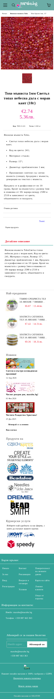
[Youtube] (18, 624)
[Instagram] (12, 624)
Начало (4, 13)
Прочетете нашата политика (27, 678)
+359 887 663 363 (23, 618)
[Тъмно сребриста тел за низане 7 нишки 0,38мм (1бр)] (12, 304)
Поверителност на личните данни (42, 571)
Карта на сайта (42, 580)
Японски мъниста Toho (19, 13)
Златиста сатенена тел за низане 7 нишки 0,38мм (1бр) (34, 318)
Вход (4, 580)
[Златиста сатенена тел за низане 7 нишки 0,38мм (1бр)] (12, 322)
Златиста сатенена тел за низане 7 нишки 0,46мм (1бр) (34, 336)
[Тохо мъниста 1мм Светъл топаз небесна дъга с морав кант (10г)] (27, 69)
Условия (23, 589)
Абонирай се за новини (18, 424)
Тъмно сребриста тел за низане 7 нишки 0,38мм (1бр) (33, 301)
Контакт (23, 568)
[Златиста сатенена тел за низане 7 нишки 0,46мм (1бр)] (12, 340)
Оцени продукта (11, 227)
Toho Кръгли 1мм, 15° (38, 13)
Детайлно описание (17, 241)
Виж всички (11, 430)
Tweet (42, 221)
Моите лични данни (28, 686)
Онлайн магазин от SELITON (27, 696)
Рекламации (25, 574)
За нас (5, 574)
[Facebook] (5, 624)
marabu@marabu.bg (22, 612)
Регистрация (8, 586)
